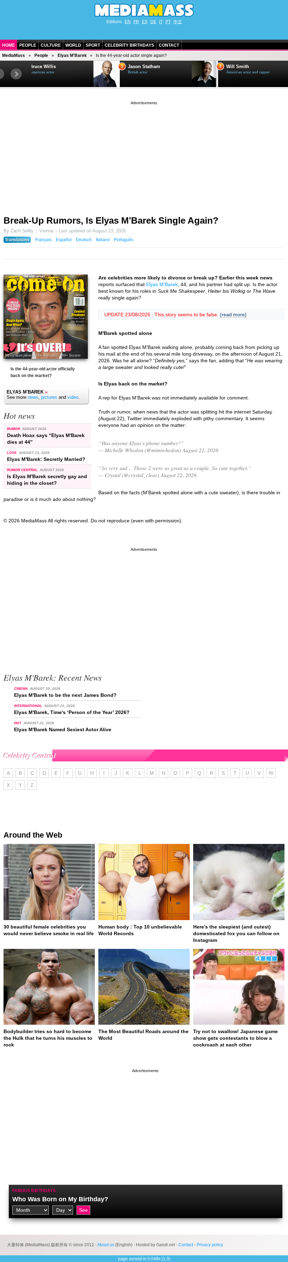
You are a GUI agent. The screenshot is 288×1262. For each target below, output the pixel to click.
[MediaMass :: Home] (144, 10)
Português (123, 239)
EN (128, 21)
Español (64, 239)
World (73, 45)
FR (136, 21)
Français (43, 239)
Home (8, 45)
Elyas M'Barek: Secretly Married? (46, 459)
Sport (93, 45)
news (33, 397)
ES (145, 21)
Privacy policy (210, 1244)
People (27, 45)
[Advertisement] (144, 155)
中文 (178, 21)
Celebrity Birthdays (129, 45)
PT (168, 21)
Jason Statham (82, 66)
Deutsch (84, 239)
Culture (51, 45)
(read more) (233, 314)
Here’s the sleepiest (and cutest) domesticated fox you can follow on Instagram (236, 933)
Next (16, 74)
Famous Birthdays (34, 1190)
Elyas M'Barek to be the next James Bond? (65, 695)
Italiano (103, 239)
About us (105, 1244)
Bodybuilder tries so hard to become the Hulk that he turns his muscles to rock (48, 1038)
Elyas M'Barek (72, 55)
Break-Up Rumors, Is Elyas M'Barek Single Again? (111, 220)
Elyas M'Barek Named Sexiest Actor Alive (62, 729)
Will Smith (175, 66)
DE (153, 21)
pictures (49, 397)
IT (161, 21)
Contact (169, 45)
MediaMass (13, 55)
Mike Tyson (275, 66)
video (72, 397)
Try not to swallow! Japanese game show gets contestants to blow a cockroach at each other (235, 1038)
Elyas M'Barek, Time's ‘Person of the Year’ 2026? (72, 712)
